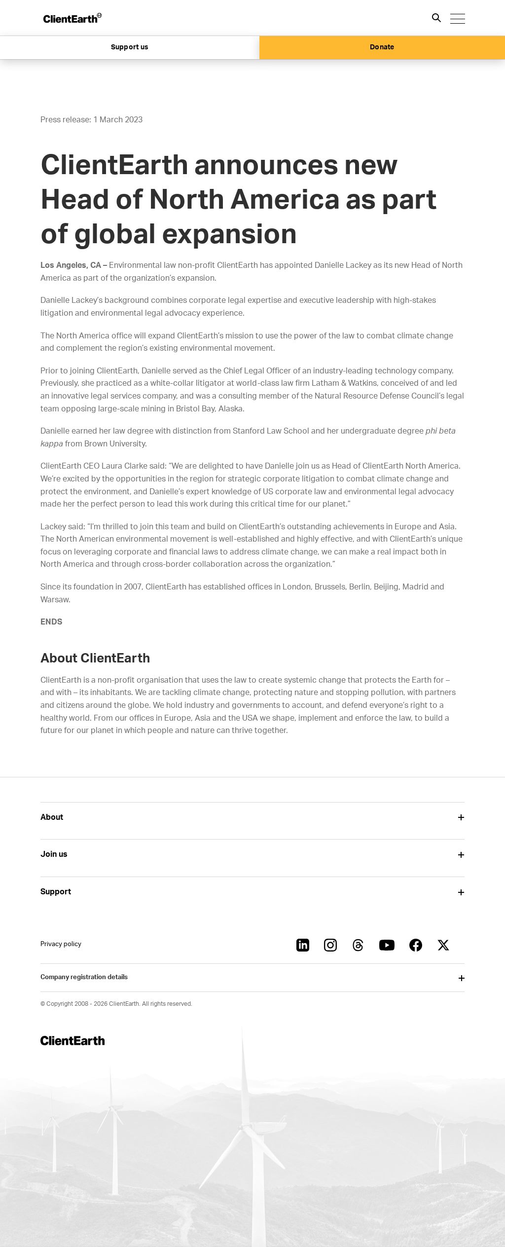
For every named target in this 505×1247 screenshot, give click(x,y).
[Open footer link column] (461, 817)
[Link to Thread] (358, 945)
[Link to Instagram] (330, 945)
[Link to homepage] (72, 17)
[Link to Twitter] (443, 945)
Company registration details (84, 977)
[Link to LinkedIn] (302, 945)
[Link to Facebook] (415, 945)
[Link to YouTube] (387, 945)
